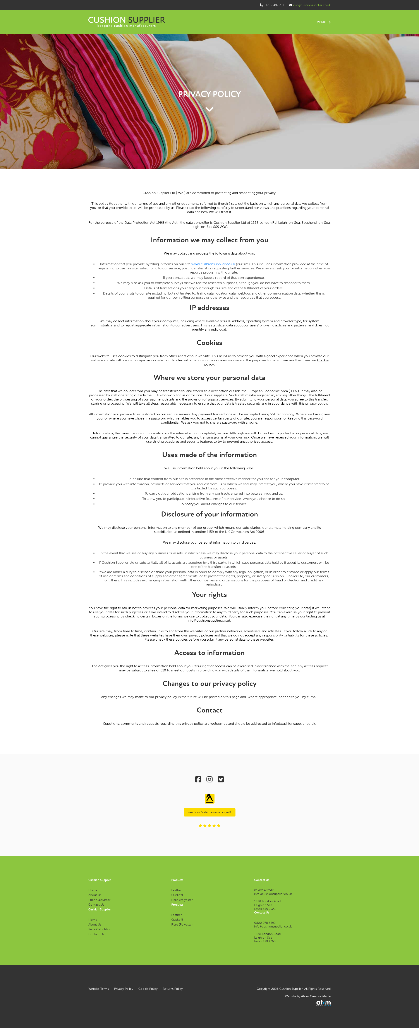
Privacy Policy (123, 989)
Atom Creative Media (316, 996)
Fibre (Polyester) (182, 900)
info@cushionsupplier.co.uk (312, 5)
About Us (94, 895)
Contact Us (96, 905)
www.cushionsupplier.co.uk (213, 264)
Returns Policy (173, 989)
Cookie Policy (148, 989)
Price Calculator (99, 900)
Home (92, 890)
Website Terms (98, 989)
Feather (176, 890)
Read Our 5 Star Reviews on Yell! (209, 812)
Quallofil (177, 895)
